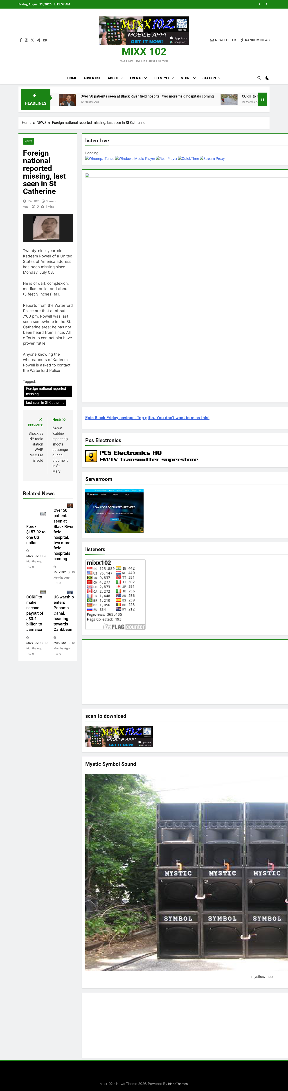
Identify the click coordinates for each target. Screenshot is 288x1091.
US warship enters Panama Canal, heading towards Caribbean (64, 613)
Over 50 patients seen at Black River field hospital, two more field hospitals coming (114, 96)
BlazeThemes (178, 1084)
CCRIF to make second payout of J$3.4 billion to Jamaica (34, 613)
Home (72, 78)
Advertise (92, 78)
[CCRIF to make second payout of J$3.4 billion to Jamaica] (195, 99)
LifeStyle (162, 78)
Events (136, 78)
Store (186, 78)
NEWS (28, 141)
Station (209, 78)
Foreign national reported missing (46, 391)
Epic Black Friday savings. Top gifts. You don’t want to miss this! (147, 417)
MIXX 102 (144, 51)
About (113, 78)
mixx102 (33, 201)
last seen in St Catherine (45, 402)
